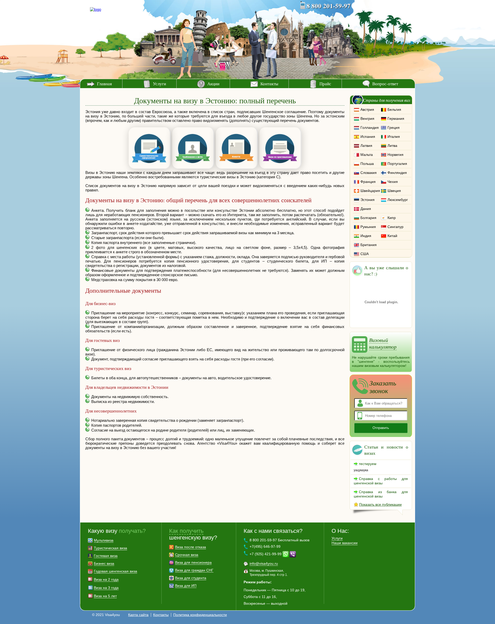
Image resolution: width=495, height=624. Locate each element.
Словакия (368, 173)
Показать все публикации (380, 504)
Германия (395, 118)
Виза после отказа (190, 547)
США (364, 254)
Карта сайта (138, 615)
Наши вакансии (345, 543)
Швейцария (370, 191)
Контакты (269, 84)
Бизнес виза (104, 563)
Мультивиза (103, 540)
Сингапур (395, 227)
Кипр (391, 218)
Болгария (368, 218)
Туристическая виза (110, 548)
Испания (367, 136)
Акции (213, 84)
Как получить (186, 531)
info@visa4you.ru (264, 563)
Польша (367, 164)
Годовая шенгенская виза (115, 571)
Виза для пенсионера (193, 562)
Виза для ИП (185, 586)
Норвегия (395, 155)
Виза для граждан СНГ (194, 570)
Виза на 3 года (106, 588)
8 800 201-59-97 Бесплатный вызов (279, 540)
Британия (368, 245)
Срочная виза (186, 555)
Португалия (397, 164)
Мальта (366, 155)
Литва (392, 146)
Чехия (392, 182)
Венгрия (367, 118)
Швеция (394, 191)
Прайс (325, 84)
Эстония (367, 200)
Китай (392, 236)
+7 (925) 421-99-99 (266, 554)
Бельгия (394, 109)
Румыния (368, 227)
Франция (368, 182)
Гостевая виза (106, 556)
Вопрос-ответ (385, 84)
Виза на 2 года (106, 579)
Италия (393, 136)
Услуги (159, 84)
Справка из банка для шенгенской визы (381, 494)
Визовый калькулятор (383, 343)
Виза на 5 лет (105, 596)
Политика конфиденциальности (200, 615)
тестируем (367, 464)
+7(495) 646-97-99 (265, 546)
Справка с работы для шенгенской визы (381, 481)
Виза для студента (190, 578)
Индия (365, 236)
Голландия (369, 127)
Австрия (367, 109)
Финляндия (397, 173)
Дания (365, 209)
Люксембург (397, 200)
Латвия (366, 146)
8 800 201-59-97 (329, 6)
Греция (393, 127)
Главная (104, 84)
